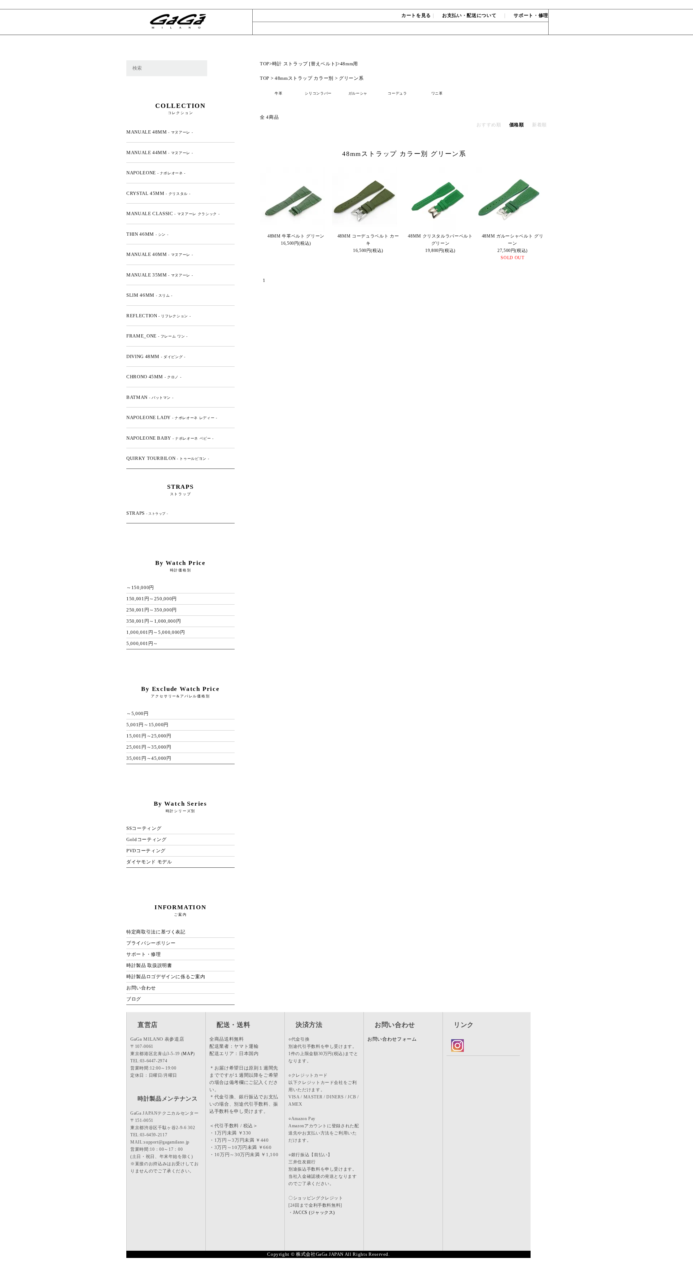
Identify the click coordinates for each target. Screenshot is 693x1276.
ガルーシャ (357, 93)
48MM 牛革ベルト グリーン (295, 236)
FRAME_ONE (157, 336)
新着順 (539, 124)
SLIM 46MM (149, 295)
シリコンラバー (318, 93)
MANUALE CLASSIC (172, 213)
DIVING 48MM (156, 356)
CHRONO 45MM (153, 376)
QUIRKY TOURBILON (167, 458)
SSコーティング (143, 828)
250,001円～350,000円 (151, 610)
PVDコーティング (146, 850)
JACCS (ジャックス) (314, 1212)
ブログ (133, 999)
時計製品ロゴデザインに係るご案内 (165, 976)
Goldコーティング (146, 839)
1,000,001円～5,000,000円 (155, 632)
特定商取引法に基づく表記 (156, 932)
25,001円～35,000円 (148, 747)
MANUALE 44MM (159, 152)
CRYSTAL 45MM (158, 193)
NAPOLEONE (156, 172)
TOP (264, 63)
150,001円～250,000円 (151, 598)
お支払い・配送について (469, 15)
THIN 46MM (147, 234)
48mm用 (349, 63)
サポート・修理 (531, 15)
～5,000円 (137, 713)
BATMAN (149, 397)
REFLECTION (158, 315)
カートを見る (416, 15)
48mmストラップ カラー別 (304, 78)
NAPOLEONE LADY (171, 417)
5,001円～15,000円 (147, 724)
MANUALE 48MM (159, 132)
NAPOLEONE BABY (170, 438)
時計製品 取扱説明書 (149, 965)
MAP (188, 1053)
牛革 (278, 93)
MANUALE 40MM (159, 254)
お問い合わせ (531, 4)
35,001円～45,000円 (148, 758)
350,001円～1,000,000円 (153, 621)
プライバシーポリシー (151, 943)
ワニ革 (437, 93)
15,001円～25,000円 (148, 736)
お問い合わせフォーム (392, 1039)
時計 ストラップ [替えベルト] (304, 63)
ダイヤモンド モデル (149, 862)
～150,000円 (140, 587)
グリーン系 (351, 78)
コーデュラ (397, 93)
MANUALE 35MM (159, 275)
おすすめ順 (488, 124)
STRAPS (147, 513)
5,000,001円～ (142, 643)
